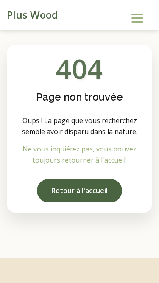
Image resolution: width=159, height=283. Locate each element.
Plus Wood (32, 15)
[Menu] (136, 16)
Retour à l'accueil (79, 190)
